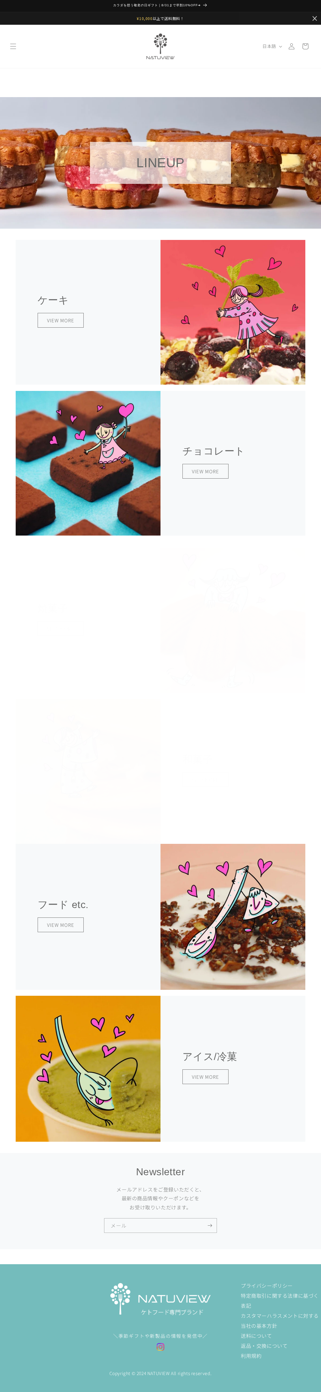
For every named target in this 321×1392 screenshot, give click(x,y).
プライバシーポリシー (267, 1285)
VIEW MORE (60, 320)
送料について (256, 1335)
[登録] (210, 1225)
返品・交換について (264, 1345)
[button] (13, 46)
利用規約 (251, 1355)
